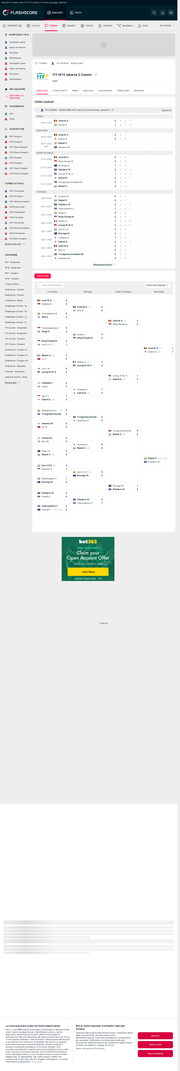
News (75, 90)
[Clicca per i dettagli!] (103, 123)
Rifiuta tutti (155, 1044)
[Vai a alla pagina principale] (22, 13)
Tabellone (123, 90)
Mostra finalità (155, 1053)
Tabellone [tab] (43, 276)
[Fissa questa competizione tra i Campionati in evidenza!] (96, 74)
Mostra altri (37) (13, 244)
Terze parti (36, 1061)
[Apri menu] (171, 12)
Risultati (88, 90)
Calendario (105, 90)
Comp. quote (60, 90)
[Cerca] (154, 12)
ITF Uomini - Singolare (69, 63)
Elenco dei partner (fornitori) (90, 1048)
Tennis (43, 63)
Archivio (139, 90)
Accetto (155, 1036)
